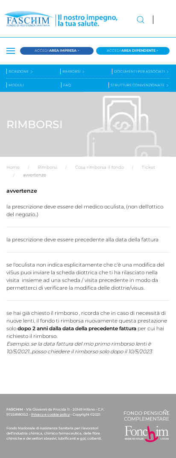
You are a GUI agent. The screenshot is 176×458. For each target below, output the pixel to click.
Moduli (16, 85)
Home (13, 167)
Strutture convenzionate (138, 85)
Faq (67, 85)
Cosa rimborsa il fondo (99, 167)
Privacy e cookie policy (50, 414)
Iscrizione (19, 71)
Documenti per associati (139, 71)
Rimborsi (71, 71)
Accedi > (57, 50)
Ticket (148, 167)
